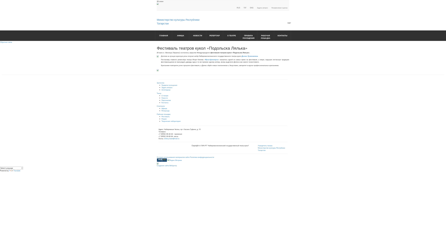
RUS (238, 8)
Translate (16, 170)
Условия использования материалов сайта (173, 157)
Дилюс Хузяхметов (250, 56)
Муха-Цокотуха (211, 59)
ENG (251, 8)
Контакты (164, 102)
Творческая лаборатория (171, 121)
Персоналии (166, 100)
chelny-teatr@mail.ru (171, 138)
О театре (164, 95)
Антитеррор (165, 90)
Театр (159, 93)
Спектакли (161, 106)
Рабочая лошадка (163, 114)
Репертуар (165, 110)
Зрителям (160, 83)
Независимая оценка (279, 8)
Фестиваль (165, 116)
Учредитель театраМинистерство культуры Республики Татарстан (271, 147)
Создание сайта (163, 165)
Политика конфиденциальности (202, 157)
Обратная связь (6, 42)
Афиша (164, 108)
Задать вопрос (262, 8)
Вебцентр (173, 165)
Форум (164, 119)
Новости (164, 98)
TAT (245, 8)
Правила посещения (169, 85)
